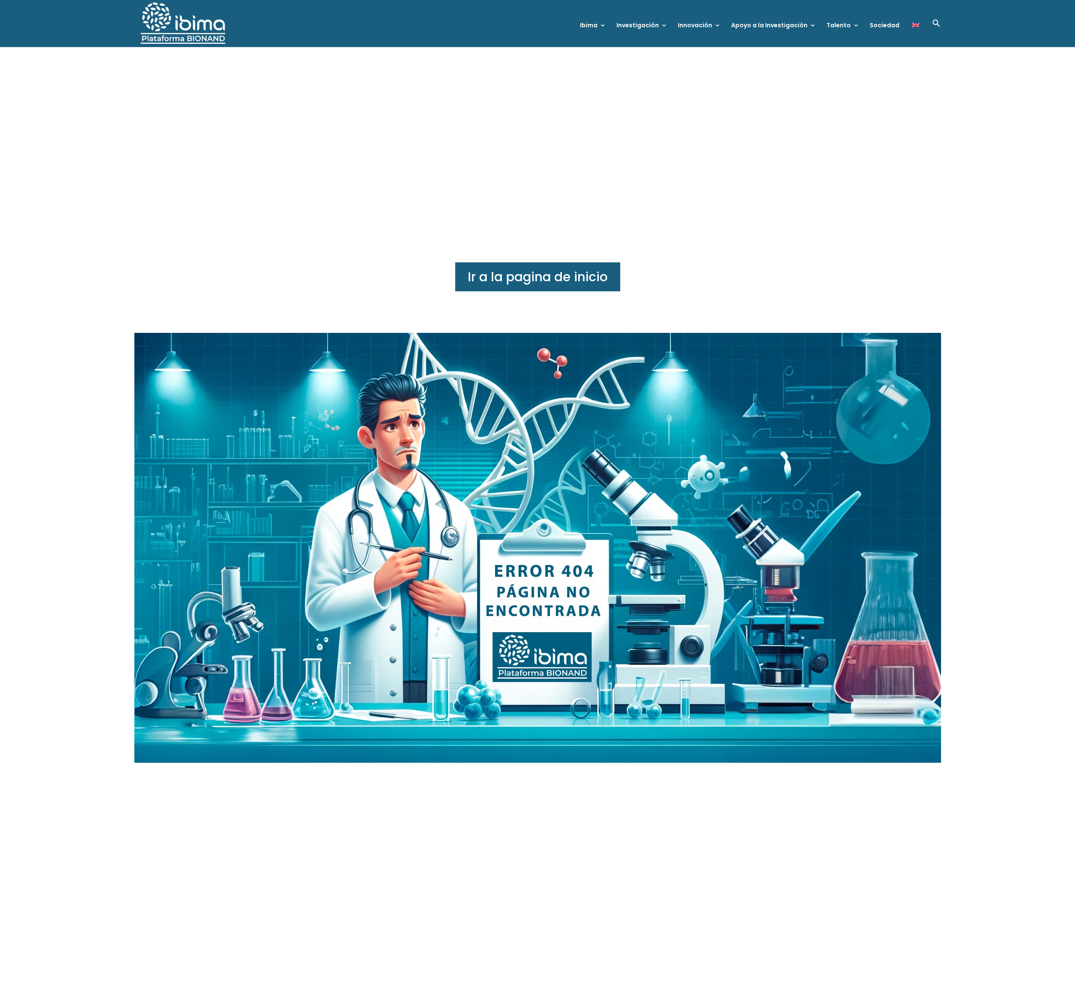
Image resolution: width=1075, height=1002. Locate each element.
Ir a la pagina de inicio (538, 277)
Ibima (589, 25)
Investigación (637, 25)
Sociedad (884, 25)
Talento (838, 25)
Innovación (695, 25)
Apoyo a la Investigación (769, 25)
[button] (936, 33)
